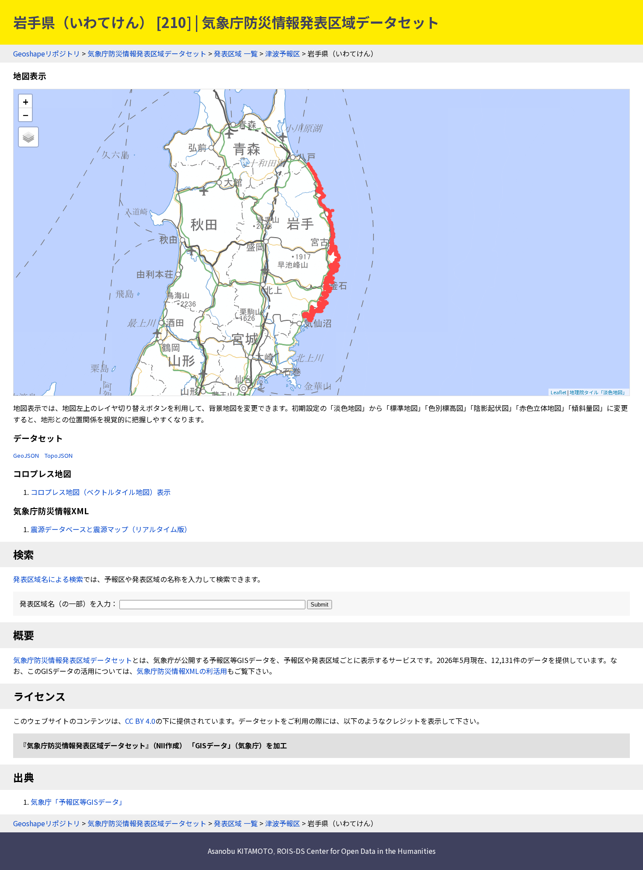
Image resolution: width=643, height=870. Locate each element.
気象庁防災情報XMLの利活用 (181, 671)
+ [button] (25, 101)
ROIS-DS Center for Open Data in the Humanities (356, 850)
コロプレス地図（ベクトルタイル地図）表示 (101, 492)
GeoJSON (26, 455)
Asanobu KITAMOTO (240, 850)
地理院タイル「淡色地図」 (598, 392)
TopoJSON (59, 455)
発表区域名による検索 (48, 579)
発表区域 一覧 (236, 53)
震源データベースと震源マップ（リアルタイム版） (111, 529)
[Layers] (28, 137)
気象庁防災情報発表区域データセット (146, 53)
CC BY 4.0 (140, 721)
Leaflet (558, 392)
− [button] (25, 114)
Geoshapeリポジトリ (46, 53)
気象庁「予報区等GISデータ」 (78, 801)
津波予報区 (282, 53)
